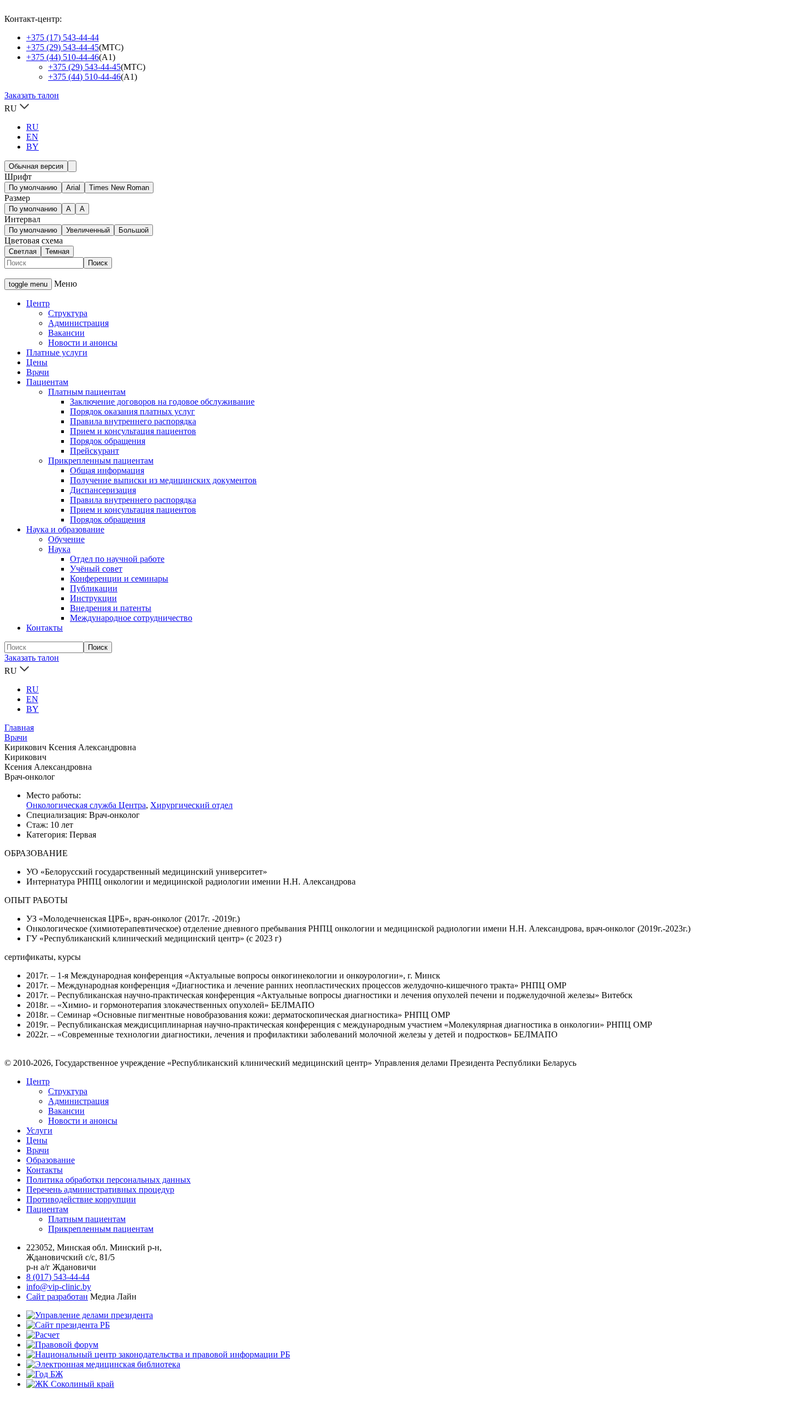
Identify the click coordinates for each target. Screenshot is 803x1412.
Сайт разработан (57, 1296)
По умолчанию (33, 187)
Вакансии (66, 332)
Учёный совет (96, 568)
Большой (134, 230)
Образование (50, 1160)
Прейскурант (94, 450)
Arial (73, 187)
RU (32, 127)
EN (32, 136)
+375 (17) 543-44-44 (62, 37)
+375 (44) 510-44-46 (62, 57)
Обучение (66, 539)
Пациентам (47, 382)
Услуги (39, 1130)
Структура (67, 313)
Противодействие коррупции (81, 1199)
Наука (59, 549)
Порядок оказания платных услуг (132, 411)
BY (32, 146)
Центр (38, 303)
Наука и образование (65, 529)
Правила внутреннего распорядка (133, 421)
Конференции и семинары (119, 578)
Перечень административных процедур (100, 1189)
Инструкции (93, 598)
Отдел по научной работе (117, 558)
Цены (37, 362)
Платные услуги (56, 352)
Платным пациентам (87, 391)
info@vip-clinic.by (58, 1286)
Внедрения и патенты (110, 608)
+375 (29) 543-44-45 (62, 47)
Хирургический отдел (191, 805)
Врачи (37, 372)
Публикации (93, 588)
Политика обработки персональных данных (108, 1179)
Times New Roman (119, 187)
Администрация (78, 323)
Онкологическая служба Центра (86, 805)
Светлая (23, 251)
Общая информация (107, 470)
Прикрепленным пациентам (100, 460)
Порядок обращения (107, 441)
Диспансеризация (103, 490)
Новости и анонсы (82, 342)
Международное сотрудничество (131, 617)
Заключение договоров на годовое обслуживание (162, 401)
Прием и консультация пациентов (133, 431)
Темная (57, 251)
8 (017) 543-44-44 (58, 1277)
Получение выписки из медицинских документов (163, 480)
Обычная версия (36, 166)
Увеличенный (88, 230)
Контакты (44, 627)
